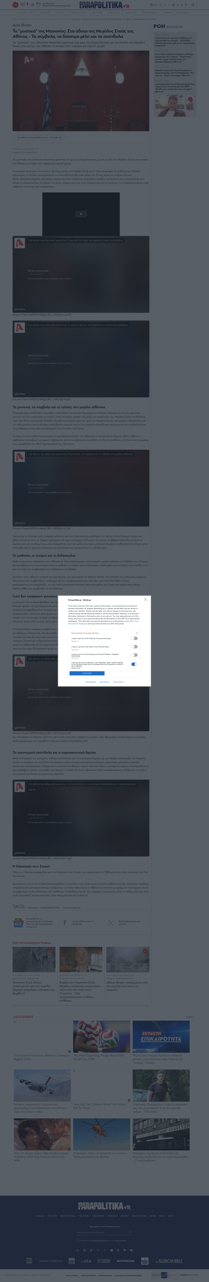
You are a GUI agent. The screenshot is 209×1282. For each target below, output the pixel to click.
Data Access (104, 682)
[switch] (134, 638)
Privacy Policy (118, 682)
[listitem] (104, 633)
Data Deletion (91, 682)
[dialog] (104, 641)
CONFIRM (87, 673)
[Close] (146, 600)
